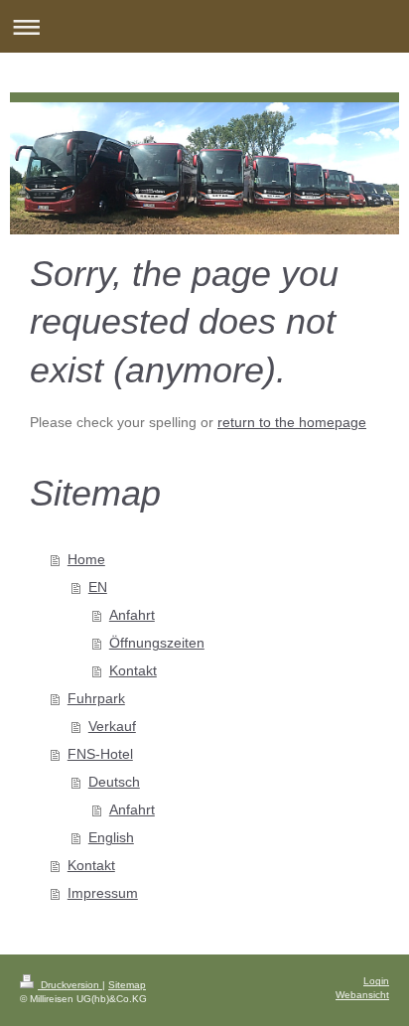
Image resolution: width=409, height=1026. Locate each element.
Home (86, 559)
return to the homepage (291, 422)
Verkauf (112, 726)
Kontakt (133, 670)
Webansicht (362, 994)
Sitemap (127, 984)
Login (376, 980)
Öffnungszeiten (156, 643)
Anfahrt (132, 615)
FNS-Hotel (100, 754)
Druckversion (70, 984)
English (111, 837)
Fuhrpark (96, 698)
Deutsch (114, 782)
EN (97, 587)
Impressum (103, 893)
